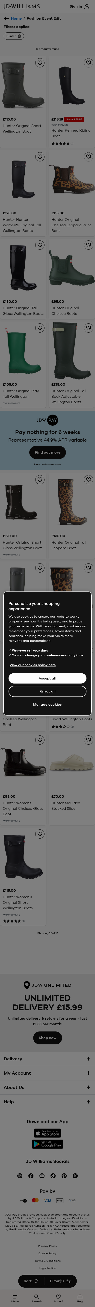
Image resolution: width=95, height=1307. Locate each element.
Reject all (47, 691)
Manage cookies (47, 704)
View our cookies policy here (33, 665)
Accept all (47, 678)
